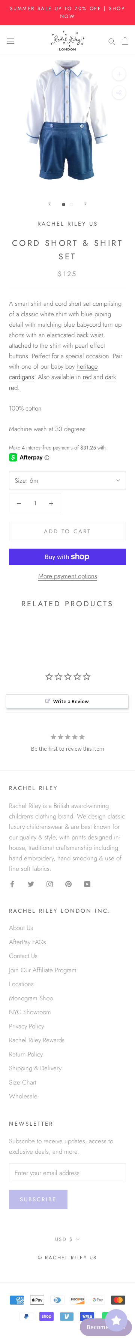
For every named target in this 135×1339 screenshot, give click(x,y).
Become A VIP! (106, 1327)
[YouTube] (87, 883)
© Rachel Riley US (67, 1257)
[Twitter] (31, 883)
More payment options (67, 575)
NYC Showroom (30, 1011)
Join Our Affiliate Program (42, 970)
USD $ (64, 1239)
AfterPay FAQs (27, 941)
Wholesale (23, 1096)
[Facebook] (12, 883)
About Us (21, 927)
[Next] (85, 203)
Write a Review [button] (71, 701)
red (87, 376)
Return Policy (26, 1054)
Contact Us (23, 955)
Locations (21, 983)
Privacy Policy (26, 1026)
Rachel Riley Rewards (36, 1039)
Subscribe (38, 1199)
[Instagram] (49, 883)
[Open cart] (125, 40)
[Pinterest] (68, 883)
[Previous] (49, 203)
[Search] (111, 40)
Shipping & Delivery (35, 1068)
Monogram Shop (31, 998)
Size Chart (22, 1082)
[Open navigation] (10, 40)
